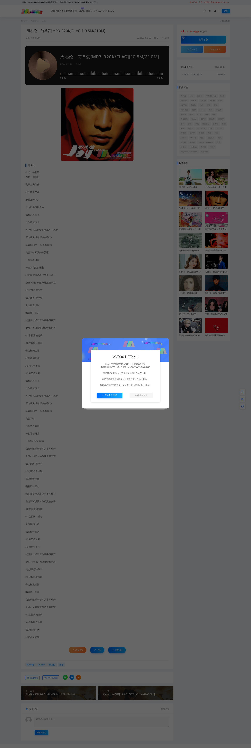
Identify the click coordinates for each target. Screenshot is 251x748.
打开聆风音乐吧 (110, 395)
